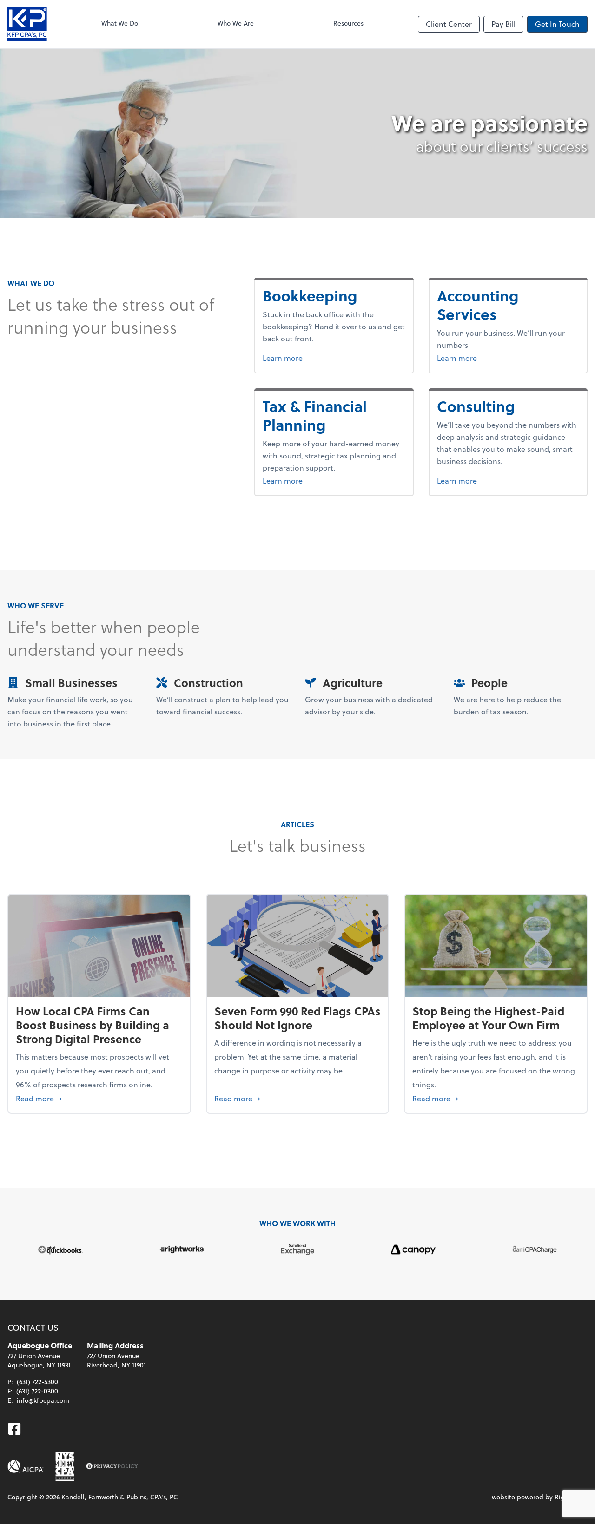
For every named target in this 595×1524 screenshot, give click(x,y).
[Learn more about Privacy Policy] (112, 1466)
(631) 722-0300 (37, 1391)
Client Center (449, 24)
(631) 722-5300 (37, 1382)
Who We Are (236, 23)
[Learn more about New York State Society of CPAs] (65, 1466)
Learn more (317, 357)
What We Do (119, 23)
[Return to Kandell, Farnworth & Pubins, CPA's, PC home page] (27, 24)
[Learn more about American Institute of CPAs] (25, 1466)
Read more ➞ (99, 1098)
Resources (348, 23)
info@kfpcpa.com (43, 1400)
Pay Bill (503, 24)
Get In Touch (557, 24)
